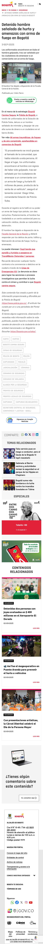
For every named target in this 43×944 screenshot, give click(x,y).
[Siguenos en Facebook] (12, 902)
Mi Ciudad (13, 10)
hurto (6, 339)
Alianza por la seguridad (15, 384)
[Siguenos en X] (21, 902)
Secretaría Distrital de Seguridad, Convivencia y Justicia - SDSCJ (19, 409)
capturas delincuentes (26, 402)
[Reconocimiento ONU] (9, 923)
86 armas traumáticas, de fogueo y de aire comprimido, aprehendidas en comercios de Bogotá (21, 141)
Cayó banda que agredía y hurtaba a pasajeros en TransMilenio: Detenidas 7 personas (18, 252)
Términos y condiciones (33, 933)
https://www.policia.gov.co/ (14, 303)
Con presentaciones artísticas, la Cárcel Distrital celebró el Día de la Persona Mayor (21, 724)
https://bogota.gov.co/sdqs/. (23, 331)
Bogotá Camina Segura (13, 344)
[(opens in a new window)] (33, 435)
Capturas (7, 402)
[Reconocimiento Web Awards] (32, 923)
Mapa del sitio (10, 934)
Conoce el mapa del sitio (17, 853)
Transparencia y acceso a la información (18, 867)
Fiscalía (21, 362)
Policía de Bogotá (11, 356)
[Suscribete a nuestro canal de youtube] (30, 902)
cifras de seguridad (12, 350)
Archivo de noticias (14, 862)
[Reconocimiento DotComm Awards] (20, 923)
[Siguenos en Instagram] (26, 902)
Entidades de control (15, 857)
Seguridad (23, 10)
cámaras (25, 367)
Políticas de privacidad (20, 933)
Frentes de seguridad (13, 390)
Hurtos (15, 339)
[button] (22, 435)
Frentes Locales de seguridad (17, 396)
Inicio (4, 10)
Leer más (36, 628)
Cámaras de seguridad (13, 373)
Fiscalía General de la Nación (15, 234)
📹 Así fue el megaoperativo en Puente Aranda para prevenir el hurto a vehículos (21, 669)
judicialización (10, 367)
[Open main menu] (15, 4)
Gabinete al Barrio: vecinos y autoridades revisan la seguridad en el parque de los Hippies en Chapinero (27, 469)
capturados (8, 362)
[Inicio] (7, 4)
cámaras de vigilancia (13, 379)
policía (26, 356)
